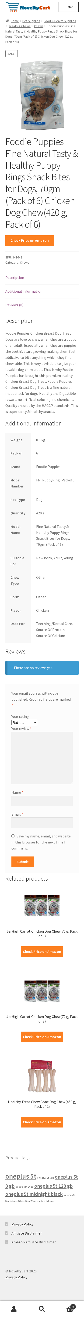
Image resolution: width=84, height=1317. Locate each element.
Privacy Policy (22, 1224)
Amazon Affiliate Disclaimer (33, 1242)
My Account (14, 1309)
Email (17, 814)
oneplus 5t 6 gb (45, 1177)
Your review (21, 728)
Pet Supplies (31, 21)
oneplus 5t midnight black (34, 1194)
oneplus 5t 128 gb (53, 1186)
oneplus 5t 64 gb (24, 1186)
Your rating (20, 716)
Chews (38, 26)
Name (17, 792)
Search (42, 1309)
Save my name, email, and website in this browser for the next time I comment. (41, 842)
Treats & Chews (20, 26)
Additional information (23, 291)
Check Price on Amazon (29, 240)
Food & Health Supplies (60, 21)
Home (15, 21)
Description (14, 277)
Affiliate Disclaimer (26, 1233)
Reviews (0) (14, 305)
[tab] (42, 278)
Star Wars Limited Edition (39, 1201)
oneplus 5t (20, 1176)
